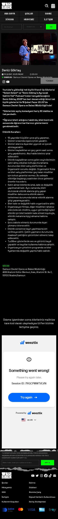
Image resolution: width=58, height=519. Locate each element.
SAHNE (48, 13)
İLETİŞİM (48, 19)
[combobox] (9, 27)
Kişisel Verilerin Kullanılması (42, 497)
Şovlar (5, 482)
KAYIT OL (47, 462)
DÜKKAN (9, 19)
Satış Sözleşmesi (37, 501)
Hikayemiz (7, 487)
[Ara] (47, 6)
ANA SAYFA (9, 13)
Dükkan (33, 487)
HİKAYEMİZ (29, 19)
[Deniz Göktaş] (28, 48)
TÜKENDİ (49, 81)
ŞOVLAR (29, 13)
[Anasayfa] (7, 6)
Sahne (32, 482)
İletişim (5, 497)
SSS (4, 492)
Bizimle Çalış (35, 492)
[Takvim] (53, 6)
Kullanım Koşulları (10, 501)
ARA (51, 27)
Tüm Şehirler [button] (31, 26)
